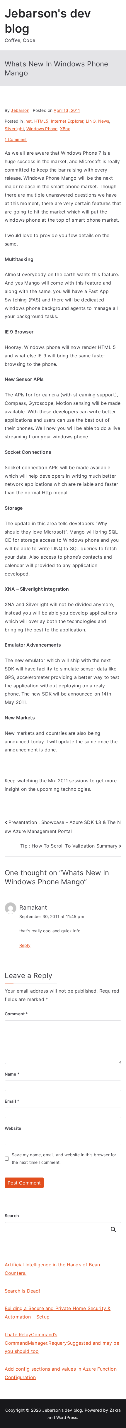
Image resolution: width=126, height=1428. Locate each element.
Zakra (115, 1410)
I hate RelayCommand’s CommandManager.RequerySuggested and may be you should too (62, 1343)
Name (12, 1074)
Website (13, 1128)
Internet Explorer (67, 121)
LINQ (91, 121)
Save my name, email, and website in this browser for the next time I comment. (64, 1158)
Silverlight (14, 128)
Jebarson (20, 110)
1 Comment (16, 139)
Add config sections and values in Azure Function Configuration (61, 1373)
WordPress (66, 1417)
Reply (24, 945)
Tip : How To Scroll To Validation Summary (69, 846)
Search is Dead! (22, 1291)
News (103, 121)
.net (28, 121)
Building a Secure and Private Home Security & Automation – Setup (57, 1312)
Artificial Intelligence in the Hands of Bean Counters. (52, 1269)
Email (12, 1101)
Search (12, 1215)
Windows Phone (41, 128)
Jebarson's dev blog (62, 1410)
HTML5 (41, 121)
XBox (65, 128)
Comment (16, 1013)
